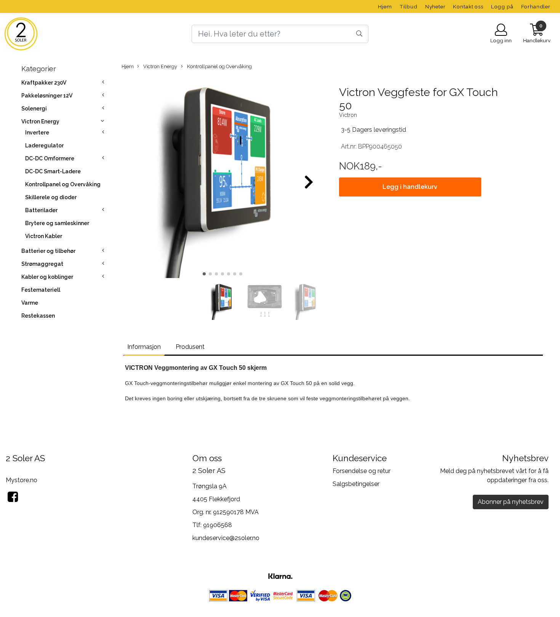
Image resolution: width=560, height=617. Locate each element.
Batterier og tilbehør (48, 251)
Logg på (502, 6)
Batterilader (41, 210)
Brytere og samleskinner (57, 223)
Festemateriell (40, 290)
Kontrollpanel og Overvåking (63, 184)
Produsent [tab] (190, 346)
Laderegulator (44, 145)
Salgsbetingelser (356, 484)
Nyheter (435, 6)
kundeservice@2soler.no (225, 538)
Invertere (37, 132)
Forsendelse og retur (361, 471)
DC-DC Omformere (49, 158)
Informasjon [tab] (144, 346)
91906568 (217, 525)
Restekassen (38, 316)
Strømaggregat (42, 264)
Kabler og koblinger (47, 277)
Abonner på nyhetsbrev (511, 501)
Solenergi (34, 108)
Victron (348, 115)
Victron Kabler (43, 236)
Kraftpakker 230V (43, 83)
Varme (29, 303)
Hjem (385, 6)
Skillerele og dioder (51, 197)
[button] (204, 273)
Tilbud (409, 6)
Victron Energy (40, 121)
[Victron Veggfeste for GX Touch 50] (223, 178)
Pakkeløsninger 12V (46, 96)
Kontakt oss (468, 6)
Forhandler (536, 6)
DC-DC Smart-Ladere (53, 171)
